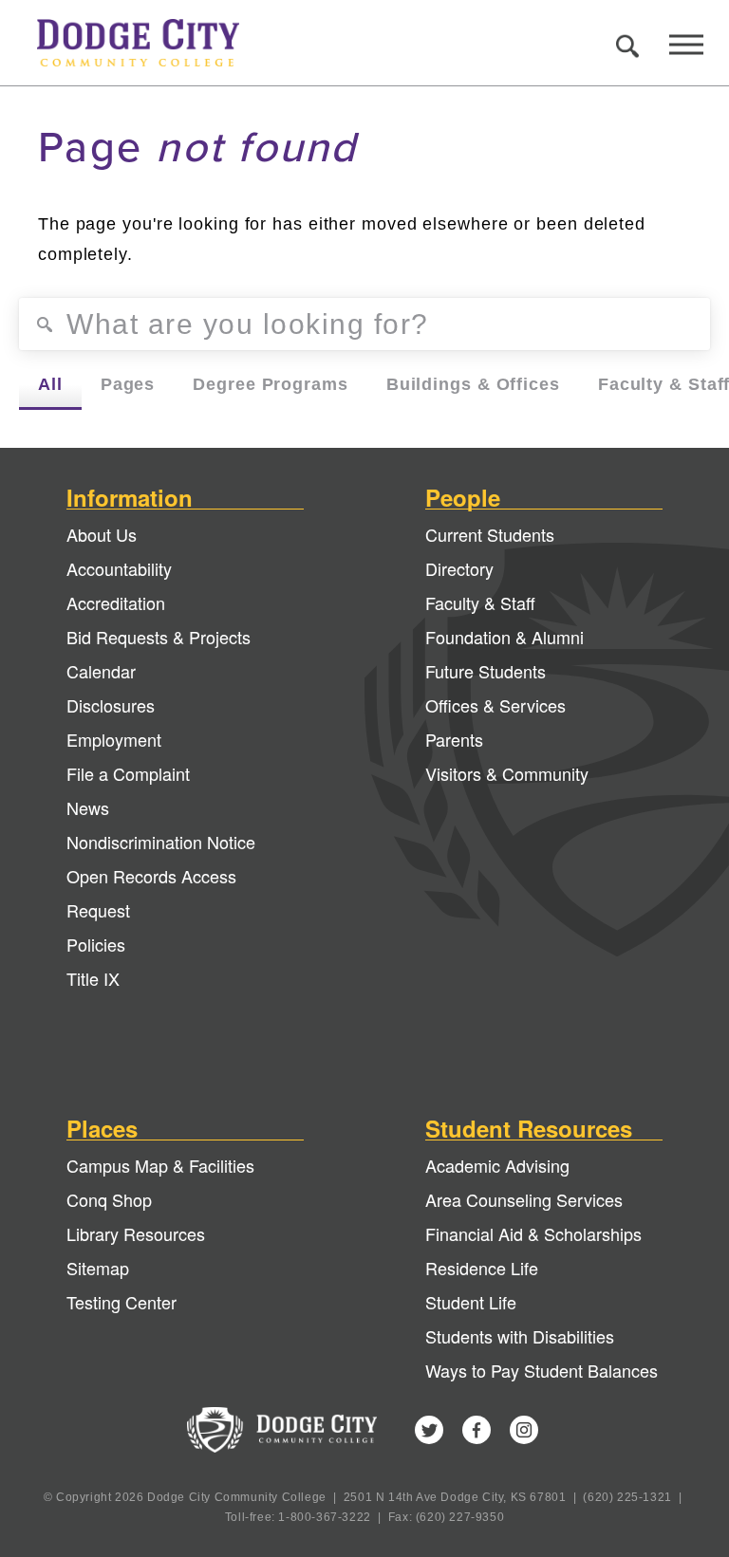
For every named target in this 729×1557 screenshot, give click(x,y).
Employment (113, 739)
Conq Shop (109, 1199)
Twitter (429, 1430)
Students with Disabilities (519, 1336)
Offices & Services (495, 705)
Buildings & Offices (473, 384)
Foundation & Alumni (504, 636)
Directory (459, 568)
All (50, 384)
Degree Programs (270, 384)
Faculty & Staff (480, 602)
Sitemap (97, 1267)
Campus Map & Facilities (160, 1165)
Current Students (489, 534)
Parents (454, 739)
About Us (101, 534)
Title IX (93, 978)
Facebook (476, 1430)
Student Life (470, 1301)
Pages (128, 384)
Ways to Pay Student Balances (541, 1370)
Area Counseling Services (524, 1199)
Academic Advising (497, 1165)
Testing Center (121, 1301)
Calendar (101, 670)
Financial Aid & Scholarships (533, 1233)
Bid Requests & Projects (158, 636)
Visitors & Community (507, 773)
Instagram (524, 1430)
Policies (95, 944)
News (87, 807)
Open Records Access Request (151, 892)
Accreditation (115, 602)
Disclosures (110, 705)
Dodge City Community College (155, 42)
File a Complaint (128, 773)
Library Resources (135, 1233)
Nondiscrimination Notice (160, 841)
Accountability (119, 568)
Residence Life (481, 1267)
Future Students (485, 670)
